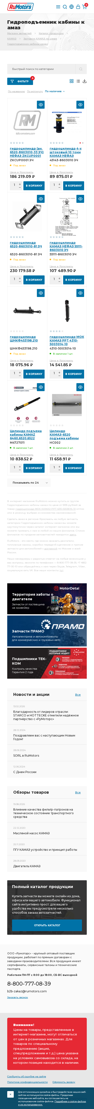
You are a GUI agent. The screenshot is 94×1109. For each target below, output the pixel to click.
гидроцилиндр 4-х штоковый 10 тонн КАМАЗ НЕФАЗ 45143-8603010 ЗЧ (65, 154)
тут (61, 570)
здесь (72, 534)
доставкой (50, 548)
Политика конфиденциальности (27, 1082)
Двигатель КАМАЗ (26, 866)
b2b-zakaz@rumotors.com (27, 991)
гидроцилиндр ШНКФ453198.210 (24, 338)
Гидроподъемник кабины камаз (27, 44)
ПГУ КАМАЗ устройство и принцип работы (45, 849)
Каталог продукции (51, 33)
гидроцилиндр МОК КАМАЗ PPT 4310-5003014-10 (67, 340)
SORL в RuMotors (26, 755)
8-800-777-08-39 (29, 983)
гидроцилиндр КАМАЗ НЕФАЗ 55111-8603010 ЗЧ (66, 246)
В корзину (34, 185)
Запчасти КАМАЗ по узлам (40, 38)
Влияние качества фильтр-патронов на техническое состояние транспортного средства (43, 813)
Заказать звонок (17, 997)
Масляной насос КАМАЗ (31, 833)
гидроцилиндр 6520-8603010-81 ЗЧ (26, 244)
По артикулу (35, 91)
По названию (16, 91)
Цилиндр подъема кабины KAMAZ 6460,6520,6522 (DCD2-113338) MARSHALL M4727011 (27, 438)
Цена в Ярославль (21, 172)
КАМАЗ (11, 38)
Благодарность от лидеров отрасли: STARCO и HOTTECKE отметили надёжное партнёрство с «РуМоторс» (46, 715)
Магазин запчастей (19, 33)
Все (78, 694)
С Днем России (24, 772)
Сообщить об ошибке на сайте (26, 1076)
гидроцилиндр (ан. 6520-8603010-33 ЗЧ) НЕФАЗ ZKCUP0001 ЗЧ (27, 154)
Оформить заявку (64, 1082)
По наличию (53, 91)
